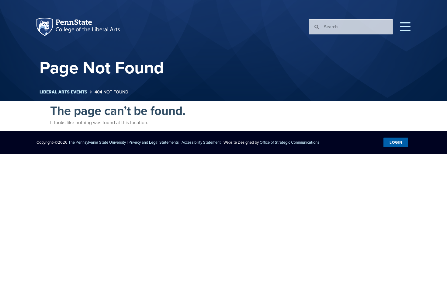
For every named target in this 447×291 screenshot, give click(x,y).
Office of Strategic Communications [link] (289, 142)
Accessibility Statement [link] (201, 142)
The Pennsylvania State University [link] (97, 142)
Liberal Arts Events (63, 92)
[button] (405, 27)
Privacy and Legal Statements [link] (154, 142)
